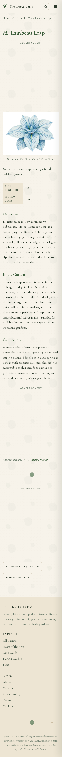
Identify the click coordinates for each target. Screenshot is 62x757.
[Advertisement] (31, 76)
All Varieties (11, 641)
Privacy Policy (11, 694)
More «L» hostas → (17, 577)
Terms (7, 700)
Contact (8, 688)
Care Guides (11, 652)
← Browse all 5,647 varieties (22, 566)
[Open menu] (55, 6)
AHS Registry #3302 (36, 459)
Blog (6, 664)
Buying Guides (12, 658)
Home (6, 18)
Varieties (17, 18)
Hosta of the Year (13, 647)
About (7, 682)
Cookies (8, 706)
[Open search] (46, 6)
